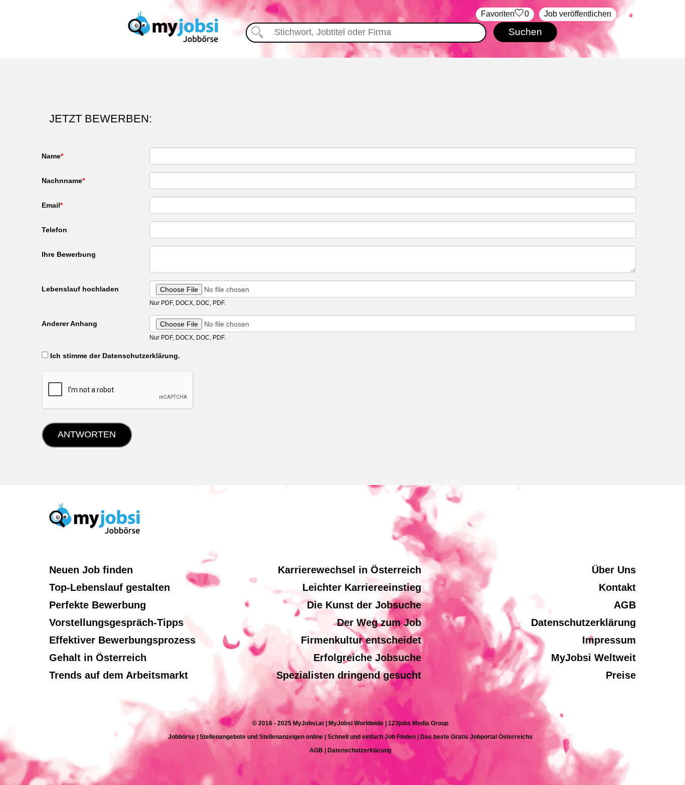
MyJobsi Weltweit (593, 657)
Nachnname (62, 181)
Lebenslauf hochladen (80, 289)
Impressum (609, 640)
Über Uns (614, 569)
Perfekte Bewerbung (97, 604)
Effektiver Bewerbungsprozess (122, 640)
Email (51, 205)
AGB (625, 604)
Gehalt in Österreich (97, 657)
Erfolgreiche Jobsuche (367, 657)
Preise (621, 675)
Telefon (54, 230)
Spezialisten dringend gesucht (348, 675)
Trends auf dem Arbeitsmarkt (118, 675)
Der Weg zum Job (379, 622)
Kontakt (617, 587)
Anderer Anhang (69, 324)
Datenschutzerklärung (583, 622)
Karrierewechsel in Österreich (349, 569)
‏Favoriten (505, 14)
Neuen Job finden (91, 569)
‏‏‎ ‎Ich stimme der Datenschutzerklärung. (114, 356)
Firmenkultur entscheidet (361, 640)
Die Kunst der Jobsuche (364, 604)
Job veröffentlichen (577, 14)
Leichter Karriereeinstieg (361, 587)
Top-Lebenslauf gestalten (109, 587)
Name (51, 156)
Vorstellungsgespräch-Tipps (116, 622)
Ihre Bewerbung (69, 254)
